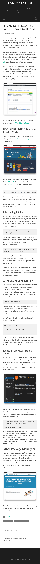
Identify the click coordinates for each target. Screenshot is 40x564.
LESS (4, 62)
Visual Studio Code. (22, 123)
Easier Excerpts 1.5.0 (10, 529)
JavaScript (8, 521)
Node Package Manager (21, 139)
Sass (31, 59)
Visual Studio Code (21, 521)
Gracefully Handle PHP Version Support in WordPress (17, 538)
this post (11, 182)
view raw (33, 192)
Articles (8, 517)
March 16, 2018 (8, 33)
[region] (20, 189)
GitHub (28, 192)
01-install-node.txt (9, 192)
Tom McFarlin (20, 3)
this (11, 184)
